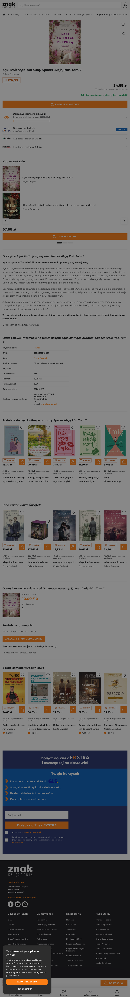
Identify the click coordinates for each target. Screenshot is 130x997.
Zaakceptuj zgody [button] (27, 981)
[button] (27, 989)
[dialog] (27, 969)
